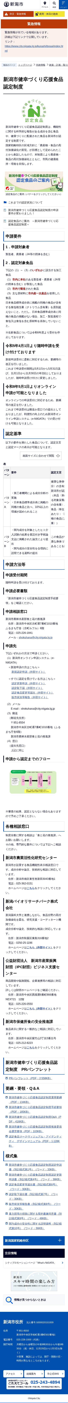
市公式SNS (53, 1373)
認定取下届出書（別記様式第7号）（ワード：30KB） (33, 1196)
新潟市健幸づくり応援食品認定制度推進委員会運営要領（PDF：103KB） (35, 1129)
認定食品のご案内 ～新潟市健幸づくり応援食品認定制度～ (33, 223)
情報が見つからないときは (30, 1299)
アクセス (10, 1373)
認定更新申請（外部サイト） (29, 683)
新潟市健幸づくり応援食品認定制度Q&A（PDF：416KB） (35, 1119)
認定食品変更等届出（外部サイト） (33, 692)
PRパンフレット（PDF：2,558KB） (30, 1078)
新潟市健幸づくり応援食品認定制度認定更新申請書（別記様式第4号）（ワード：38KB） (35, 1177)
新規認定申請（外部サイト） (29, 671)
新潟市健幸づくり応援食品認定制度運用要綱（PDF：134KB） (35, 1099)
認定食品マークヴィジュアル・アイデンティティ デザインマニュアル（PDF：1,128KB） (35, 1141)
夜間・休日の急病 (48, 14)
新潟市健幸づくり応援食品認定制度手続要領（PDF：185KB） (35, 1109)
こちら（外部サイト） (40, 947)
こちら (31, 888)
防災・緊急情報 (18, 14)
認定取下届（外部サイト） (27, 688)
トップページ (25, 65)
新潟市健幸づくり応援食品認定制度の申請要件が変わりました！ (33, 212)
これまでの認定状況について (25, 202)
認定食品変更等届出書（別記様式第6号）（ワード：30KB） (33, 1187)
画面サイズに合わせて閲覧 (38, 455)
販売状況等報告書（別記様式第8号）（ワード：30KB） (35, 1206)
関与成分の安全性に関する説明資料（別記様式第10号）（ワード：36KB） (35, 1226)
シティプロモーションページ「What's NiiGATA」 (30, 1262)
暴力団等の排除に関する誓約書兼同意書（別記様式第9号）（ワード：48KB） (35, 1216)
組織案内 (31, 1373)
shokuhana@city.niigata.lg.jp (35, 637)
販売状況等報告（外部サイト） (30, 697)
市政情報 (40, 65)
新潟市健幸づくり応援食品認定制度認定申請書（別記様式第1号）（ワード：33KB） (35, 1167)
